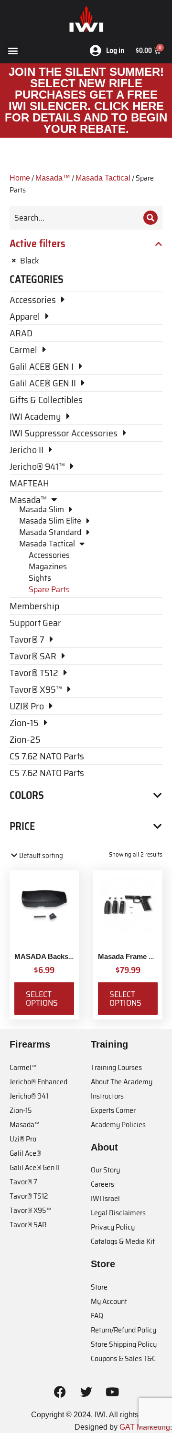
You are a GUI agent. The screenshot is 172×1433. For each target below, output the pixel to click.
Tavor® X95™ (30, 1210)
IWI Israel (105, 1198)
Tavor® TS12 (29, 1196)
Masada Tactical (102, 178)
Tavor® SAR (28, 1225)
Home (20, 178)
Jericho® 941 (29, 1096)
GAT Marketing (144, 1427)
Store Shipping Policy (124, 1344)
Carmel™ (23, 1067)
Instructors (107, 1096)
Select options (42, 998)
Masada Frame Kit (128, 956)
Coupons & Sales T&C (123, 1358)
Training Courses (116, 1067)
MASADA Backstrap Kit (53, 956)
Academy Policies (118, 1124)
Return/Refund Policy (123, 1330)
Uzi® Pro (23, 1139)
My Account (109, 1301)
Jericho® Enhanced (38, 1082)
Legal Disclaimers (118, 1213)
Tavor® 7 (23, 1182)
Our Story (105, 1170)
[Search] (150, 218)
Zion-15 (21, 1110)
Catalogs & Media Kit (123, 1241)
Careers (102, 1184)
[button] (13, 51)
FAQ (97, 1316)
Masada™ (52, 178)
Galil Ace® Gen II (35, 1167)
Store (99, 1287)
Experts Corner (113, 1110)
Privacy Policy (113, 1227)
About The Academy (121, 1082)
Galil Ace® (25, 1153)
